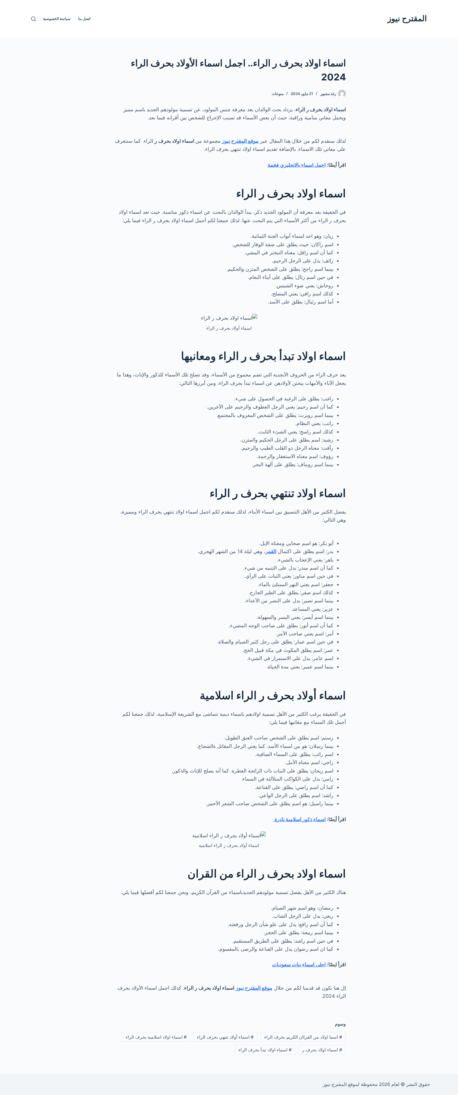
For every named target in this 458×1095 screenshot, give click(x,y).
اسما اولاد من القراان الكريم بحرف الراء (303, 1037)
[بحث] (33, 19)
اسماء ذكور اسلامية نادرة (299, 819)
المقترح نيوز (407, 18)
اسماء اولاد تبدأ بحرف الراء (265, 1049)
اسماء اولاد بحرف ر (322, 1049)
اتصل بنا (84, 18)
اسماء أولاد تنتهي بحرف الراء (225, 1037)
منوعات (278, 93)
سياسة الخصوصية (56, 18)
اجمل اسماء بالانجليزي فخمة (297, 165)
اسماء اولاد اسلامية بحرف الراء (156, 1037)
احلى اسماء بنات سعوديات (299, 964)
